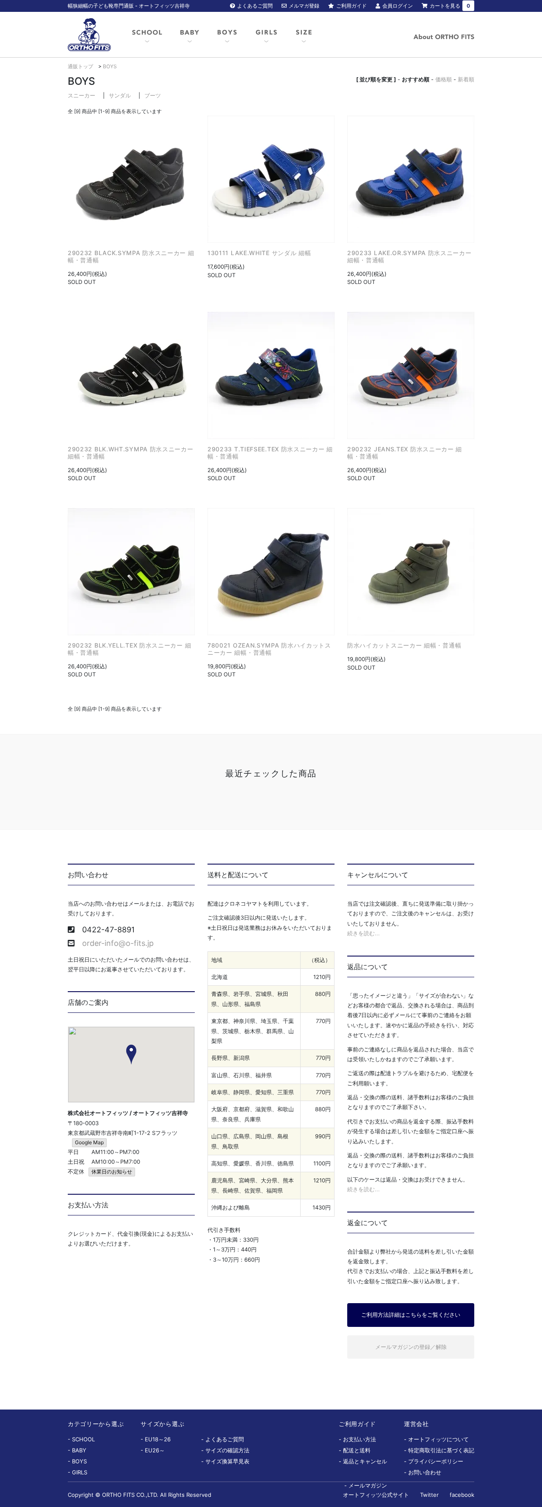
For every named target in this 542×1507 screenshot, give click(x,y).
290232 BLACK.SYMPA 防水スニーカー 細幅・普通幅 (131, 256)
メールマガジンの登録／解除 (411, 1346)
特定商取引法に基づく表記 (441, 1450)
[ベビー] (189, 35)
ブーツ (152, 95)
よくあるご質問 (255, 6)
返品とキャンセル (365, 1461)
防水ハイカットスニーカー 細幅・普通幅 (404, 645)
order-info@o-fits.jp (118, 943)
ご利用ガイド (351, 6)
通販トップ (80, 66)
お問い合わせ (424, 1472)
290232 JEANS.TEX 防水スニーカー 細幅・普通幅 (404, 452)
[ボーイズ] (227, 35)
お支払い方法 (359, 1439)
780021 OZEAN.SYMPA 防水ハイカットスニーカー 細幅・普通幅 (269, 649)
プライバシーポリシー (435, 1461)
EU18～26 (158, 1439)
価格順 (443, 79)
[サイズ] (304, 35)
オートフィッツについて (438, 1439)
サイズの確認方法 (227, 1450)
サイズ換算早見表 (227, 1461)
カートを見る (450, 6)
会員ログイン (397, 6)
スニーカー (81, 95)
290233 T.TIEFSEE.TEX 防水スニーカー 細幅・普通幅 (270, 452)
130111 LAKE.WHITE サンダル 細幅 (259, 252)
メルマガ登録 (304, 6)
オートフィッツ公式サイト (376, 1494)
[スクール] (147, 35)
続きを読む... (363, 933)
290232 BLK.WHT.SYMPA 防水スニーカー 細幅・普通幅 (131, 452)
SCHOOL (83, 1439)
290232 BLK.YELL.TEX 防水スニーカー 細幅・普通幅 (129, 649)
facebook (462, 1494)
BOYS (110, 66)
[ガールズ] (266, 35)
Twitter (429, 1494)
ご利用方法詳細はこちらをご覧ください (410, 1314)
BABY (79, 1450)
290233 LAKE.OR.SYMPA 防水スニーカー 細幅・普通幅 (409, 256)
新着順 (466, 79)
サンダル (120, 95)
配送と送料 (357, 1450)
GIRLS (79, 1472)
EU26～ (155, 1450)
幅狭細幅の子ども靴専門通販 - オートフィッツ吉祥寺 (129, 6)
